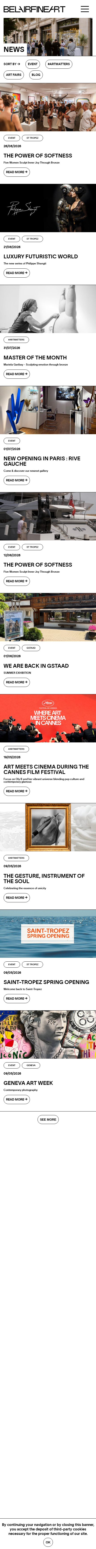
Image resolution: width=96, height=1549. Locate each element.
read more (15, 172)
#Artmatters (59, 64)
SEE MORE (48, 1119)
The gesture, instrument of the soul (44, 878)
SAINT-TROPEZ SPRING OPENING (46, 982)
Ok (48, 1542)
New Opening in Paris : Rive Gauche (42, 461)
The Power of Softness (38, 156)
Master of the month (35, 358)
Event (33, 64)
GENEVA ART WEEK (28, 1083)
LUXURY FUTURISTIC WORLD (41, 256)
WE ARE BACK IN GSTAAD (36, 666)
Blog (36, 74)
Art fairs (13, 74)
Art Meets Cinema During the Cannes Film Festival (46, 769)
